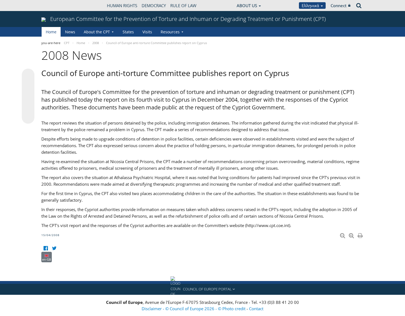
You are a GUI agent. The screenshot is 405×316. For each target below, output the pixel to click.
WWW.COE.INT (55, 5)
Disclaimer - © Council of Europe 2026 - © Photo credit (194, 308)
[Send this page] (28, 117)
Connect (339, 5)
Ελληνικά (311, 5)
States (128, 31)
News (70, 31)
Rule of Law (183, 5)
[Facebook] (45, 248)
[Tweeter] (54, 248)
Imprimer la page (361, 234)
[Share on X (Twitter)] (28, 86)
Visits (147, 31)
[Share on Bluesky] (28, 75)
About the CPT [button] (97, 31)
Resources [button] (170, 31)
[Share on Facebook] (28, 96)
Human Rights (122, 5)
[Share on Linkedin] (28, 107)
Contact (256, 308)
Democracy (154, 5)
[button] (202, 289)
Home (51, 31)
